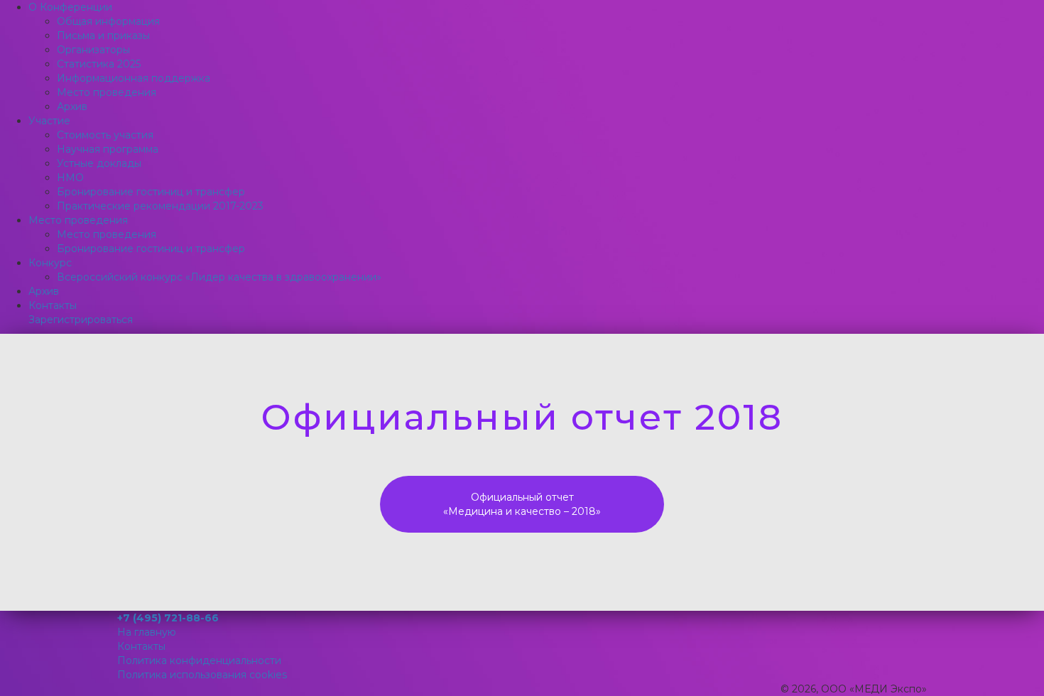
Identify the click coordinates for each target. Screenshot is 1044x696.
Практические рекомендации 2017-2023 (160, 206)
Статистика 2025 (99, 64)
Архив (72, 106)
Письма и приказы (103, 35)
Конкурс (50, 262)
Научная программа (107, 149)
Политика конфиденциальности (199, 660)
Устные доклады (99, 163)
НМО (70, 177)
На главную (146, 632)
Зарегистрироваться (80, 319)
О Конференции (70, 7)
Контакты (52, 305)
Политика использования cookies (202, 674)
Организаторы (93, 49)
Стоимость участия (105, 135)
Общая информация (108, 21)
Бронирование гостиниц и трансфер (151, 191)
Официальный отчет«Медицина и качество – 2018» (522, 504)
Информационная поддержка (133, 78)
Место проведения (106, 92)
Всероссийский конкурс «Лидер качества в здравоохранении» (219, 277)
